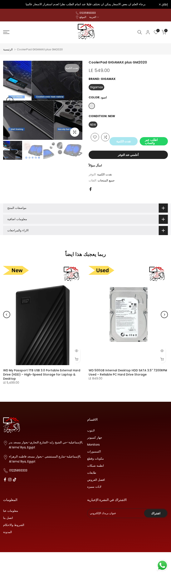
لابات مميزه (94, 487)
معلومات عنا (10, 511)
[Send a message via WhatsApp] (162, 565)
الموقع (82, 17)
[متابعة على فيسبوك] (5, 479)
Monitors (93, 445)
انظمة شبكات (95, 466)
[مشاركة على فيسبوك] (90, 189)
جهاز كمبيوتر (94, 438)
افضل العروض (96, 480)
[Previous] (9, 100)
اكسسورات (94, 452)
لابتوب (91, 431)
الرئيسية (8, 49)
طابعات (91, 473)
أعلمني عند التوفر (128, 155)
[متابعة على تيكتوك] (14, 479)
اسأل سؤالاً (95, 165)
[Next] (75, 100)
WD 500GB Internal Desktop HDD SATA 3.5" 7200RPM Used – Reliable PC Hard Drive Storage (128, 372)
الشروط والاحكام (13, 525)
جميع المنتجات (106, 180)
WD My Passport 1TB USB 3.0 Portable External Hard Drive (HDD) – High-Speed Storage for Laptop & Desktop (41, 374)
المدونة (7, 532)
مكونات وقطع (95, 459)
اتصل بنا (8, 518)
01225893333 (87, 13)
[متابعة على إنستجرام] (10, 479)
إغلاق (8, 4)
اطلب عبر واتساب (151, 141)
